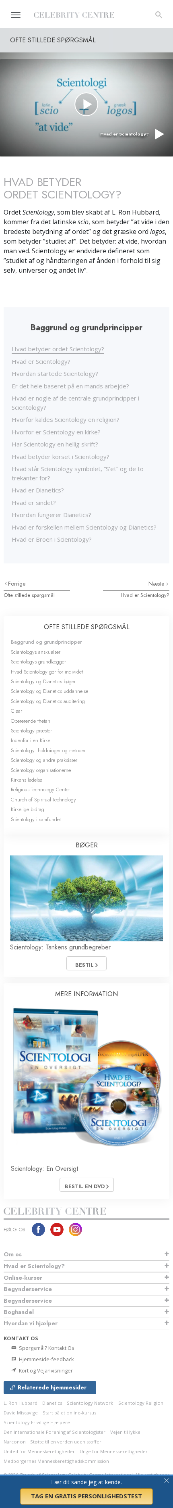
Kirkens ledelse (26, 780)
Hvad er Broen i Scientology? (52, 539)
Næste (157, 584)
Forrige (17, 584)
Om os (13, 1254)
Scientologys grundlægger (38, 661)
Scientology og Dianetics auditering (48, 701)
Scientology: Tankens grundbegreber (60, 947)
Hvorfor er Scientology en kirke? (56, 432)
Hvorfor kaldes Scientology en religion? (65, 419)
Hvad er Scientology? (41, 361)
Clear (16, 711)
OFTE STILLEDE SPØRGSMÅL (87, 627)
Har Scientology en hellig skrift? (55, 444)
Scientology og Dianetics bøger (43, 681)
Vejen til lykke (125, 1432)
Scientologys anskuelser (35, 652)
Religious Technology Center (40, 789)
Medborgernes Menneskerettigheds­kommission (56, 1461)
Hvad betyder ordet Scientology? (58, 349)
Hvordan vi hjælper (31, 1323)
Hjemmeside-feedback (46, 1359)
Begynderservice (28, 1289)
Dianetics (52, 1403)
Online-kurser (23, 1278)
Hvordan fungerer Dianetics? (51, 515)
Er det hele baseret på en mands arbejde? (70, 386)
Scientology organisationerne (41, 770)
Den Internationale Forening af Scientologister (54, 1432)
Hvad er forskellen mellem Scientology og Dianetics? (84, 527)
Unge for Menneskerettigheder (114, 1451)
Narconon (15, 1442)
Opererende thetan (30, 721)
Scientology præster (31, 730)
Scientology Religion (140, 1403)
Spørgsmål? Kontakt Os (46, 1348)
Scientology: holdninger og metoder (48, 750)
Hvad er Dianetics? (38, 490)
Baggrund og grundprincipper (46, 642)
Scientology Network (90, 1403)
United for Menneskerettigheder (39, 1451)
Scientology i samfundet (36, 819)
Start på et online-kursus (69, 1413)
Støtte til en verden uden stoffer (65, 1442)
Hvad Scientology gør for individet (47, 672)
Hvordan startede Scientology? (55, 373)
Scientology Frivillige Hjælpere (37, 1422)
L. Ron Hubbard (20, 1403)
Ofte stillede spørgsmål (29, 595)
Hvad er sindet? (34, 502)
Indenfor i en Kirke (30, 740)
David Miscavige (21, 1413)
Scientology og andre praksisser (44, 760)
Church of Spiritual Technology (43, 799)
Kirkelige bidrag (27, 809)
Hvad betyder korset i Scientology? (60, 457)
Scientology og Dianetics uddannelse (49, 691)
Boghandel (19, 1312)
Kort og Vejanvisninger (45, 1370)
